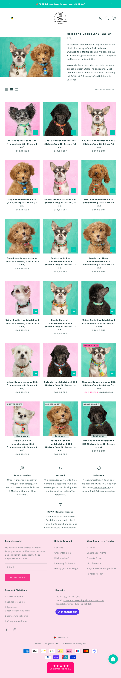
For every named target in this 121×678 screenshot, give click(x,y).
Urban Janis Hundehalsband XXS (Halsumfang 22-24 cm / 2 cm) (98, 323)
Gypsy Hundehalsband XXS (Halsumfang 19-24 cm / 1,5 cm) (60, 144)
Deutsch (61, 637)
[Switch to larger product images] (6, 89)
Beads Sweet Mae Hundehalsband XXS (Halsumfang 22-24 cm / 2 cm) (60, 445)
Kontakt (55, 524)
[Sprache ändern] (13, 18)
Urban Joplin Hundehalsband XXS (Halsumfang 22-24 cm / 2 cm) (22, 323)
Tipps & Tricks (94, 558)
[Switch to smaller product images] (11, 89)
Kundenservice (21, 480)
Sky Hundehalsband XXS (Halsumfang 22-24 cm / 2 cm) (22, 202)
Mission (91, 547)
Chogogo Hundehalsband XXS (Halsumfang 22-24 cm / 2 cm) (99, 385)
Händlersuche (94, 563)
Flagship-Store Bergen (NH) (101, 568)
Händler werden (95, 573)
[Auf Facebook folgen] (6, 629)
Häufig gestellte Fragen (66, 568)
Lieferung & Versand (65, 563)
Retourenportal (101, 487)
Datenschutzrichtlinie (16, 616)
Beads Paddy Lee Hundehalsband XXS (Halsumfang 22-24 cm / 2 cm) (60, 263)
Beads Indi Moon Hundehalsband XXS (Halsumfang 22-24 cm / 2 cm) (98, 263)
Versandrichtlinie (14, 596)
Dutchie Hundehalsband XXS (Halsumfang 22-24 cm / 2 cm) (60, 385)
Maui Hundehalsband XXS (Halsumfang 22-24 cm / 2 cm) (98, 202)
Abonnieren (17, 577)
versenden (54, 480)
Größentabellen (62, 552)
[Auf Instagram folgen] (14, 629)
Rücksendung (61, 558)
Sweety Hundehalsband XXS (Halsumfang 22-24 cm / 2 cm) (60, 202)
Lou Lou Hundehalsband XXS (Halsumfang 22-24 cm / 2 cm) (98, 144)
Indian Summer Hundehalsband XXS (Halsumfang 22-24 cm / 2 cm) (22, 445)
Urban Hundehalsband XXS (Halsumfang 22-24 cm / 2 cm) (22, 385)
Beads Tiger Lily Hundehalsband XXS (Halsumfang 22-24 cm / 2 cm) (60, 325)
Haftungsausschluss (16, 621)
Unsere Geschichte (96, 552)
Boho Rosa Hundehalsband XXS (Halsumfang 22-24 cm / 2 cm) (22, 261)
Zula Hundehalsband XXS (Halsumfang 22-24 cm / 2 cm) (22, 144)
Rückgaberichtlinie (15, 602)
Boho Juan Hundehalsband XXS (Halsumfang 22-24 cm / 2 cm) (98, 444)
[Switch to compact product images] (16, 89)
